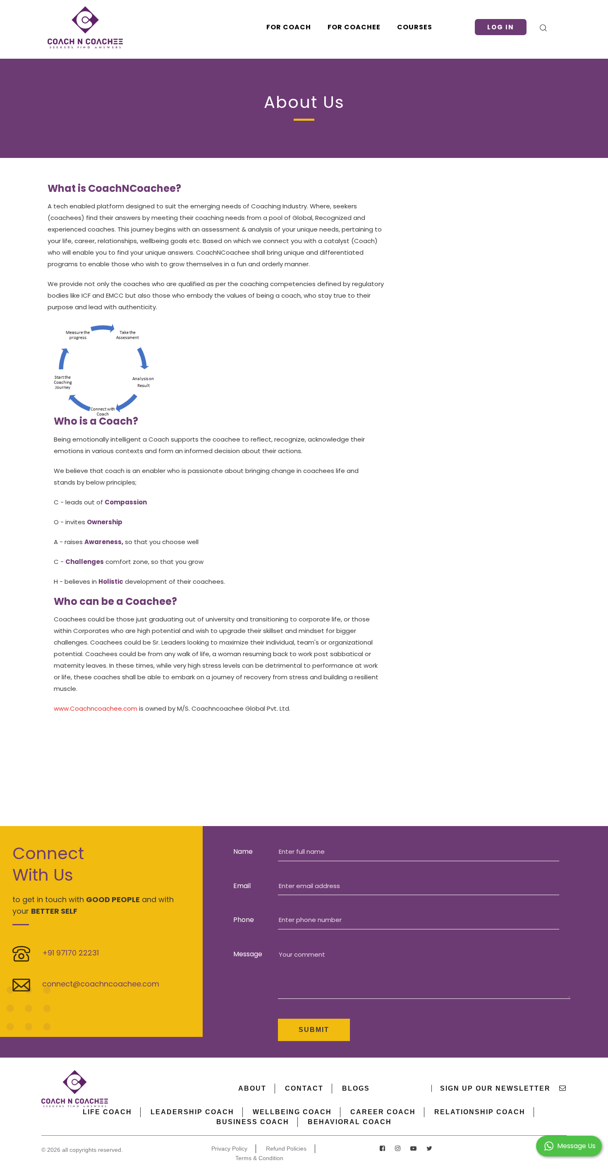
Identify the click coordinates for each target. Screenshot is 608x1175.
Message (247, 954)
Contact (304, 1088)
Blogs (356, 1088)
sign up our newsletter (496, 1088)
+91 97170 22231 (70, 953)
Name (243, 851)
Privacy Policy (229, 1148)
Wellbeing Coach (292, 1111)
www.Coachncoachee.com (95, 708)
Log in (500, 27)
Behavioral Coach (350, 1121)
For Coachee (354, 27)
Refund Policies (286, 1148)
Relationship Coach (479, 1111)
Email (242, 886)
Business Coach (252, 1121)
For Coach (288, 27)
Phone (243, 919)
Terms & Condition (259, 1158)
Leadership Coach (192, 1111)
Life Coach (107, 1111)
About (252, 1088)
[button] (569, 1145)
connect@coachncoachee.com (100, 984)
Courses (414, 27)
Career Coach (383, 1111)
